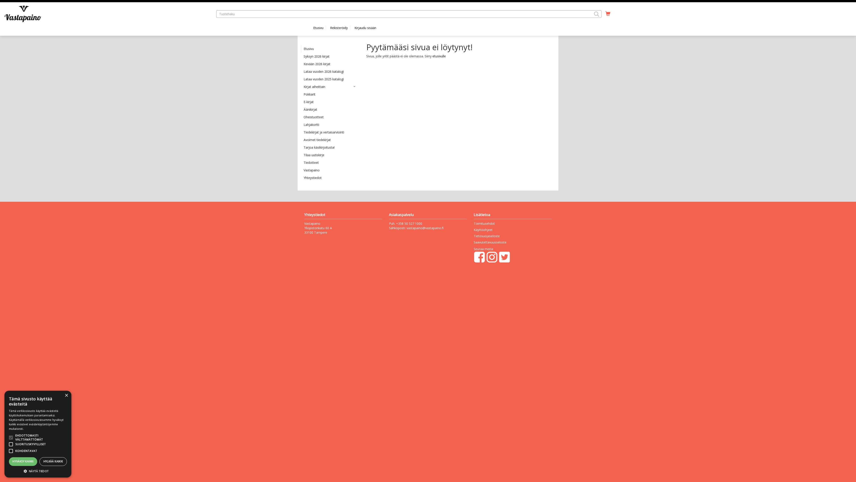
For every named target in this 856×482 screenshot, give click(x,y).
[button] (596, 14)
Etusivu (318, 28)
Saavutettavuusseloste (490, 242)
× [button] (66, 395)
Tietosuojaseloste (487, 236)
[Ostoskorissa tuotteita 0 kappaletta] (608, 14)
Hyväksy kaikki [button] (23, 461)
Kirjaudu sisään (365, 28)
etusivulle (439, 56)
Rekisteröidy (339, 28)
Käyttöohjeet (483, 230)
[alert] (37, 434)
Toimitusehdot (484, 223)
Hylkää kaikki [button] (53, 461)
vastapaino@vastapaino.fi (425, 228)
